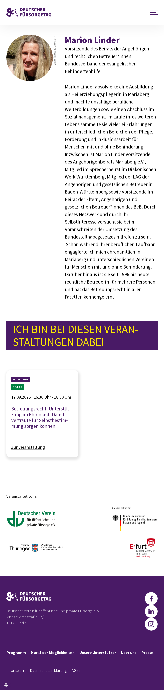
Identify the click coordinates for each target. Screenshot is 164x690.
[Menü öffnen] (154, 12)
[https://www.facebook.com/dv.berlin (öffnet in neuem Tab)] (151, 598)
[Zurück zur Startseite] (28, 12)
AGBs (76, 670)
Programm (16, 652)
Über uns (128, 652)
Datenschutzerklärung (48, 670)
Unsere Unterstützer (97, 652)
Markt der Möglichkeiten (53, 652)
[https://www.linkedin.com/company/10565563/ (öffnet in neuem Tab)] (151, 611)
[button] (6, 685)
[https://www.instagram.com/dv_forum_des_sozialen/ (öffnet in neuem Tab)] (151, 624)
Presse (147, 652)
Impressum (15, 670)
